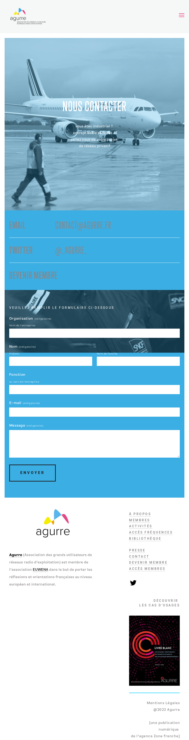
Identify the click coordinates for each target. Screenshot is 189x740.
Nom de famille (107, 354)
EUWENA (40, 570)
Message (17, 425)
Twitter (133, 583)
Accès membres (147, 568)
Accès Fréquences (151, 532)
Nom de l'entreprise (22, 325)
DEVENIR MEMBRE (148, 562)
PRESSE (137, 550)
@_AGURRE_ (71, 250)
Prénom (14, 354)
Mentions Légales (163, 703)
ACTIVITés (140, 526)
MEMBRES (139, 520)
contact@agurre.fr (83, 225)
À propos (140, 514)
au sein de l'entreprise (24, 382)
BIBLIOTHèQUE (145, 538)
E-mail (15, 403)
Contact (139, 556)
